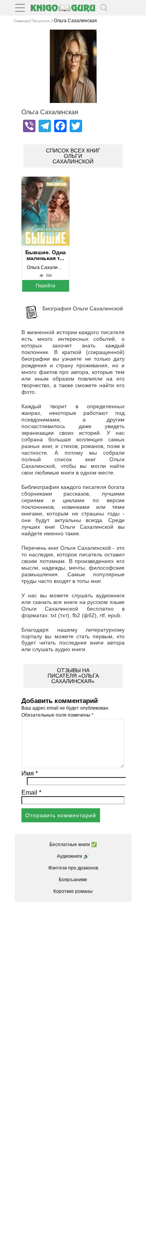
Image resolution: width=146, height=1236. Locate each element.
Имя (29, 773)
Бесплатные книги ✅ (73, 844)
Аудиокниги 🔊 (73, 856)
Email (31, 792)
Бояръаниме (73, 879)
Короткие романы (73, 891)
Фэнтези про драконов (73, 868)
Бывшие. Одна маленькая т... (45, 255)
